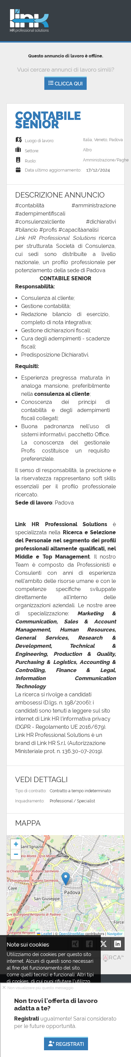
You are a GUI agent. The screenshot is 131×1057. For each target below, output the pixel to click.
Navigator (115, 933)
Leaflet (46, 933)
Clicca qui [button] (68, 84)
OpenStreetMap (71, 933)
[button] (65, 879)
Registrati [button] (69, 1044)
